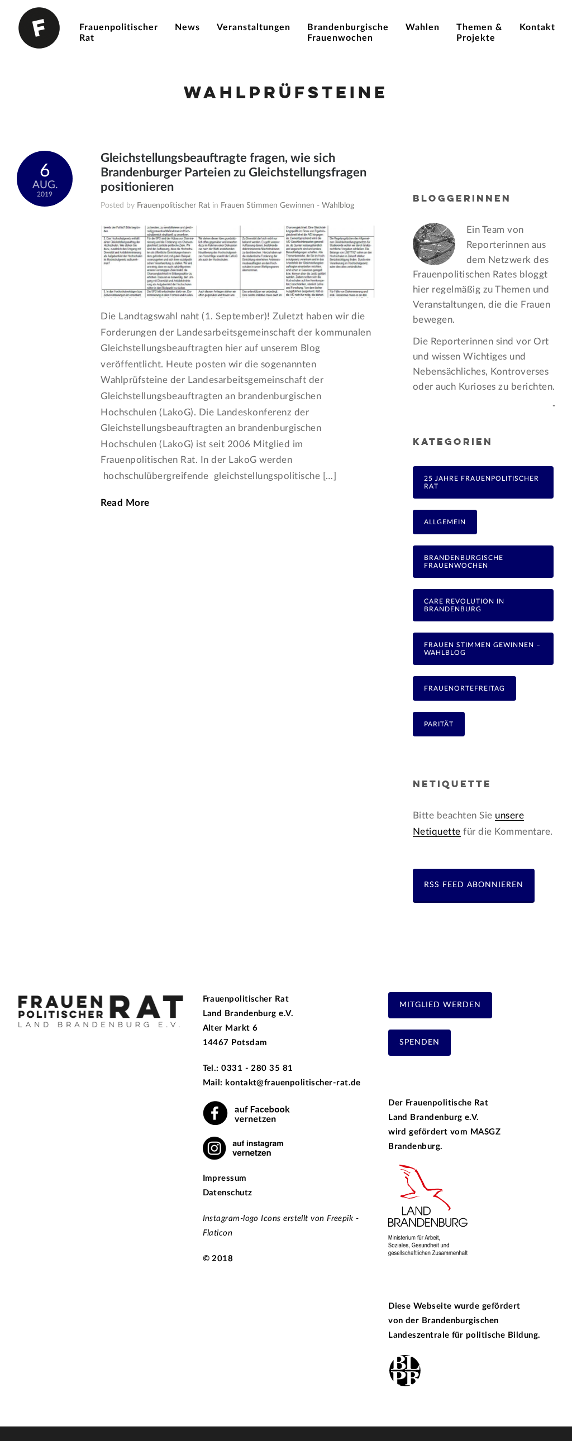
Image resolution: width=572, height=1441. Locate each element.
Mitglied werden (440, 1005)
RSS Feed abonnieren (473, 884)
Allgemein (445, 522)
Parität (439, 724)
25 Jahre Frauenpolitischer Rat (481, 482)
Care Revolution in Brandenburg (464, 605)
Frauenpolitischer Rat (173, 205)
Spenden (419, 1042)
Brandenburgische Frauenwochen (463, 561)
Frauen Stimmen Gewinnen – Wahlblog (482, 648)
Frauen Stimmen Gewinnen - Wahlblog (287, 205)
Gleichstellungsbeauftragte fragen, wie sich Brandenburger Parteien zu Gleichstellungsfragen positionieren (233, 172)
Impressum (225, 1178)
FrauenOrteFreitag (464, 688)
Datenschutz (227, 1193)
